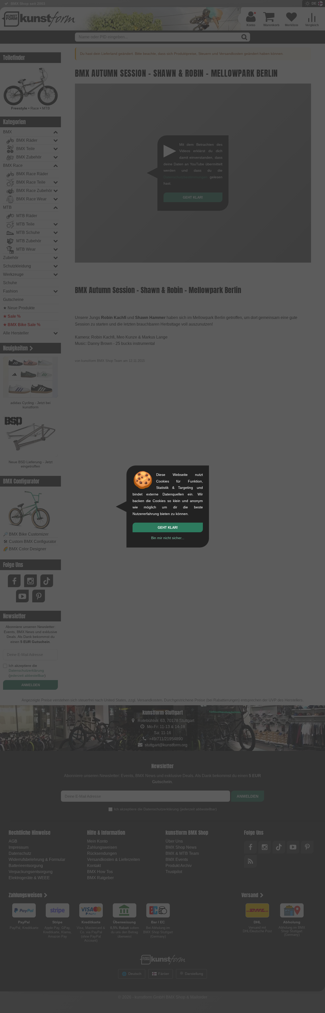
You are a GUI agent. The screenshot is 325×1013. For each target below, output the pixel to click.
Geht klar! (168, 527)
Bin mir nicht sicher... (167, 538)
